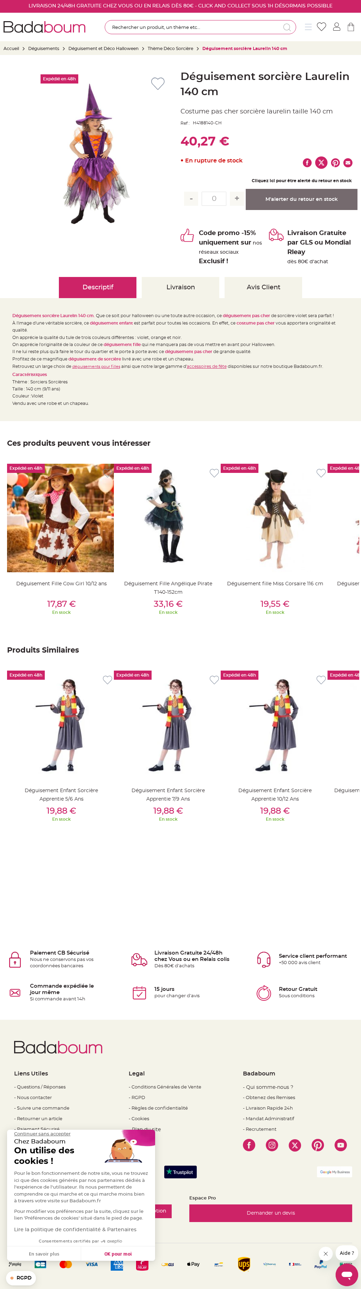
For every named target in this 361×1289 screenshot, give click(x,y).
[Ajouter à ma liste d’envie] (107, 473)
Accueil (11, 49)
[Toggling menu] (308, 27)
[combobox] (200, 27)
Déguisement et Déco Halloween (103, 49)
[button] (21, 1278)
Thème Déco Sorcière (170, 49)
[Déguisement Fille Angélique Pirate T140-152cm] (168, 518)
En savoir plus (44, 1254)
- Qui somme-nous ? (268, 1087)
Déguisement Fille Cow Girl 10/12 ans (61, 583)
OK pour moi (118, 1254)
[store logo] (44, 27)
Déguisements (43, 49)
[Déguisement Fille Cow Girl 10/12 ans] (61, 518)
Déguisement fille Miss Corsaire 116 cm (275, 583)
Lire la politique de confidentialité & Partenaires (75, 1229)
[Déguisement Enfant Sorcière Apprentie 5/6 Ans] (61, 725)
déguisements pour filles (96, 367)
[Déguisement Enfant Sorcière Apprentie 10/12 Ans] (275, 725)
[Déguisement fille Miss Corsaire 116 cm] (275, 518)
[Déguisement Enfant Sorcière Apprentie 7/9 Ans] (168, 725)
